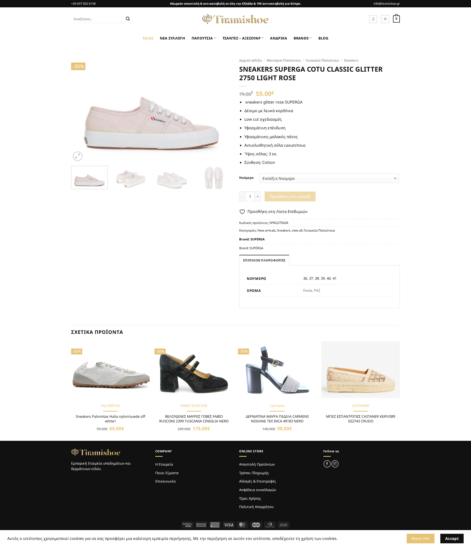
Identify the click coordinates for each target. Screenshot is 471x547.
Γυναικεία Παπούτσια (322, 60)
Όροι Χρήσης (250, 498)
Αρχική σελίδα (250, 60)
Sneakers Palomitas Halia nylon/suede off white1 (110, 418)
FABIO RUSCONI (194, 406)
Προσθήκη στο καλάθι (290, 196)
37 (311, 278)
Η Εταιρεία (164, 464)
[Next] (222, 108)
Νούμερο (246, 178)
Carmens (277, 406)
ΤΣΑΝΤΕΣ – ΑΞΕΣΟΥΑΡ (241, 38)
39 (323, 278)
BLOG (323, 38)
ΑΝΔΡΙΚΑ (278, 38)
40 (329, 278)
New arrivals (266, 230)
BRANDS (301, 38)
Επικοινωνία (165, 481)
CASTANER (360, 406)
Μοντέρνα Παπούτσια (284, 60)
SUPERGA (257, 239)
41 (335, 278)
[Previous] (80, 108)
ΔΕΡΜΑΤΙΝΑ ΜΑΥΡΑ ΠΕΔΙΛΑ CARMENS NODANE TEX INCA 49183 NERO (277, 418)
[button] (373, 19)
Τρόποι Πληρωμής (254, 472)
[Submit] (128, 19)
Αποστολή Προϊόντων (257, 464)
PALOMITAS (110, 406)
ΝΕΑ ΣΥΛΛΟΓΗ (172, 38)
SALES (148, 38)
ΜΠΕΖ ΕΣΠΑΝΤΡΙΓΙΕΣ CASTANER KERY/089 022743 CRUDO (360, 418)
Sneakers (351, 60)
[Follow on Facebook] (327, 463)
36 (305, 278)
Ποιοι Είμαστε (167, 472)
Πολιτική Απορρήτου (256, 506)
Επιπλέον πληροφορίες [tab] (264, 260)
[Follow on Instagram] (335, 463)
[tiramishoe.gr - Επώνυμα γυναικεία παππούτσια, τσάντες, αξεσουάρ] (235, 19)
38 (317, 278)
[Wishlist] (385, 19)
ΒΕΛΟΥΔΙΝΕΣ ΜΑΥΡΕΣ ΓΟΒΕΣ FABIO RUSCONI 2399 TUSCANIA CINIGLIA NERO (194, 418)
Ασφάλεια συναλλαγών (257, 489)
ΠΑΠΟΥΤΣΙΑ (202, 38)
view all (297, 230)
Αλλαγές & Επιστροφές (257, 481)
